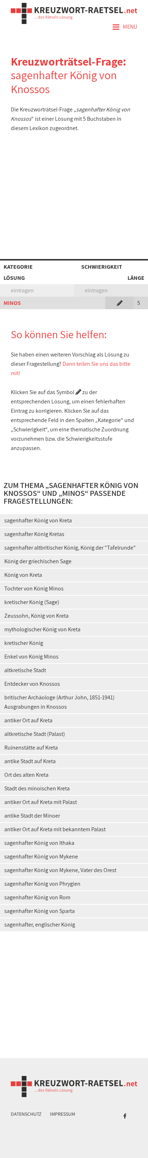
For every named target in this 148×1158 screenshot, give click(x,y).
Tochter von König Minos (34, 588)
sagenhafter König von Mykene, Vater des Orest (60, 870)
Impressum (62, 1114)
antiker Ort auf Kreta (28, 720)
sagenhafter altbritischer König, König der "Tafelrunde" (70, 547)
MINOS (12, 303)
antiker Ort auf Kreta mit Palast (40, 802)
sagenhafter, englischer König (39, 924)
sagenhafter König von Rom (37, 897)
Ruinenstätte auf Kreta (31, 747)
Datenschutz (26, 1114)
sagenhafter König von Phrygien (42, 883)
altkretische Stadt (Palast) (34, 734)
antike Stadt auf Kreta (30, 761)
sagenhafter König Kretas (34, 534)
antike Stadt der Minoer (32, 815)
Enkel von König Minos (31, 656)
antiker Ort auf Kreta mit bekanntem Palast (55, 829)
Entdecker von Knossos (32, 684)
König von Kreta (23, 575)
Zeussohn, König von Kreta (36, 615)
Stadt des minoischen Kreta (37, 788)
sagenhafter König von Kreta (38, 520)
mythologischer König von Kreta (42, 629)
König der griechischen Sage (37, 561)
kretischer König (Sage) (31, 602)
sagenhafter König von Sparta (39, 911)
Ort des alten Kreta (26, 775)
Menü (124, 27)
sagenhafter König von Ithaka (39, 843)
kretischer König (23, 643)
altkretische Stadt (25, 670)
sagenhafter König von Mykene (41, 856)
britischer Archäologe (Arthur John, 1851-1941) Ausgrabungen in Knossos (59, 702)
